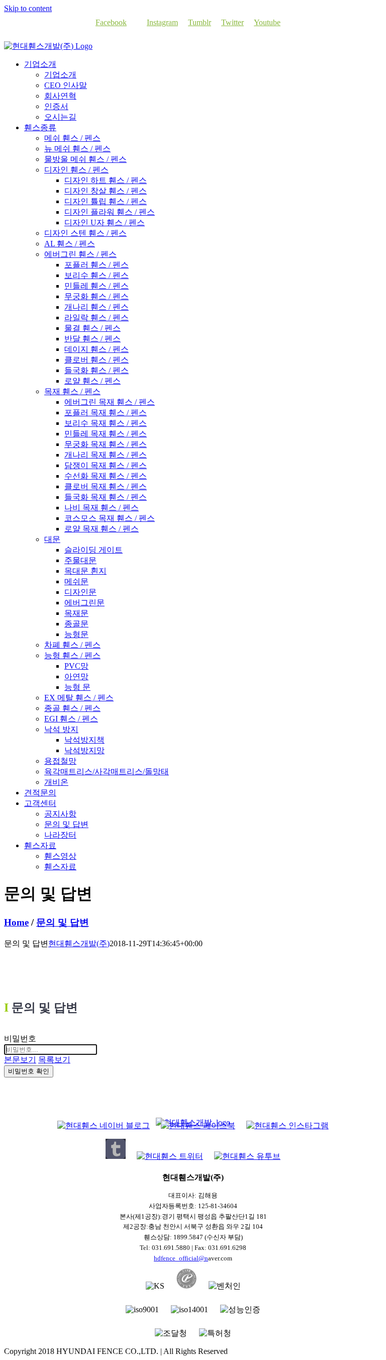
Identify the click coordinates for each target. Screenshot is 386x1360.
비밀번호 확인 (28, 1071)
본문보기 (20, 1059)
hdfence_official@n (181, 1258)
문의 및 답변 (62, 922)
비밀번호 (20, 1038)
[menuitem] (40, 64)
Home (16, 922)
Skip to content (28, 8)
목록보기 (54, 1059)
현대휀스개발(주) (79, 943)
